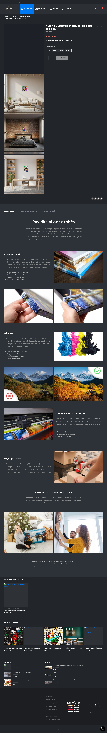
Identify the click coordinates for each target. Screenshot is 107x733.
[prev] (98, 26)
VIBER (43, 2)
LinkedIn (98, 198)
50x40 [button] (61, 50)
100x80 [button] (68, 50)
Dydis (48, 50)
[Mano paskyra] (94, 9)
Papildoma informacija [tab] (28, 211)
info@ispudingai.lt (23, 2)
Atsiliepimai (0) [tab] (48, 211)
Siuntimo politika (52, 706)
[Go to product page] (16, 595)
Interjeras (42, 9)
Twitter (95, 198)
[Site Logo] (8, 9)
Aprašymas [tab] (9, 211)
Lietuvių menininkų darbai (70, 647)
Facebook (92, 198)
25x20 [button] (54, 50)
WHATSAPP (51, 2)
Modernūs (52, 46)
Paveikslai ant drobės (57, 44)
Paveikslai (28, 9)
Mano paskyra (51, 699)
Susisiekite (50, 696)
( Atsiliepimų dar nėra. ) (60, 32)
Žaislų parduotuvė (95, 712)
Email (101, 198)
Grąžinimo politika (52, 703)
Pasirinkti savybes (24, 586)
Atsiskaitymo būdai (52, 713)
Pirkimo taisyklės (52, 709)
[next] (101, 26)
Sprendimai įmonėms (53, 720)
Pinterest (95, 705)
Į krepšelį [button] (80, 629)
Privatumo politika (52, 716)
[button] (98, 9)
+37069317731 (35, 2)
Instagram (99, 705)
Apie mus (50, 693)
